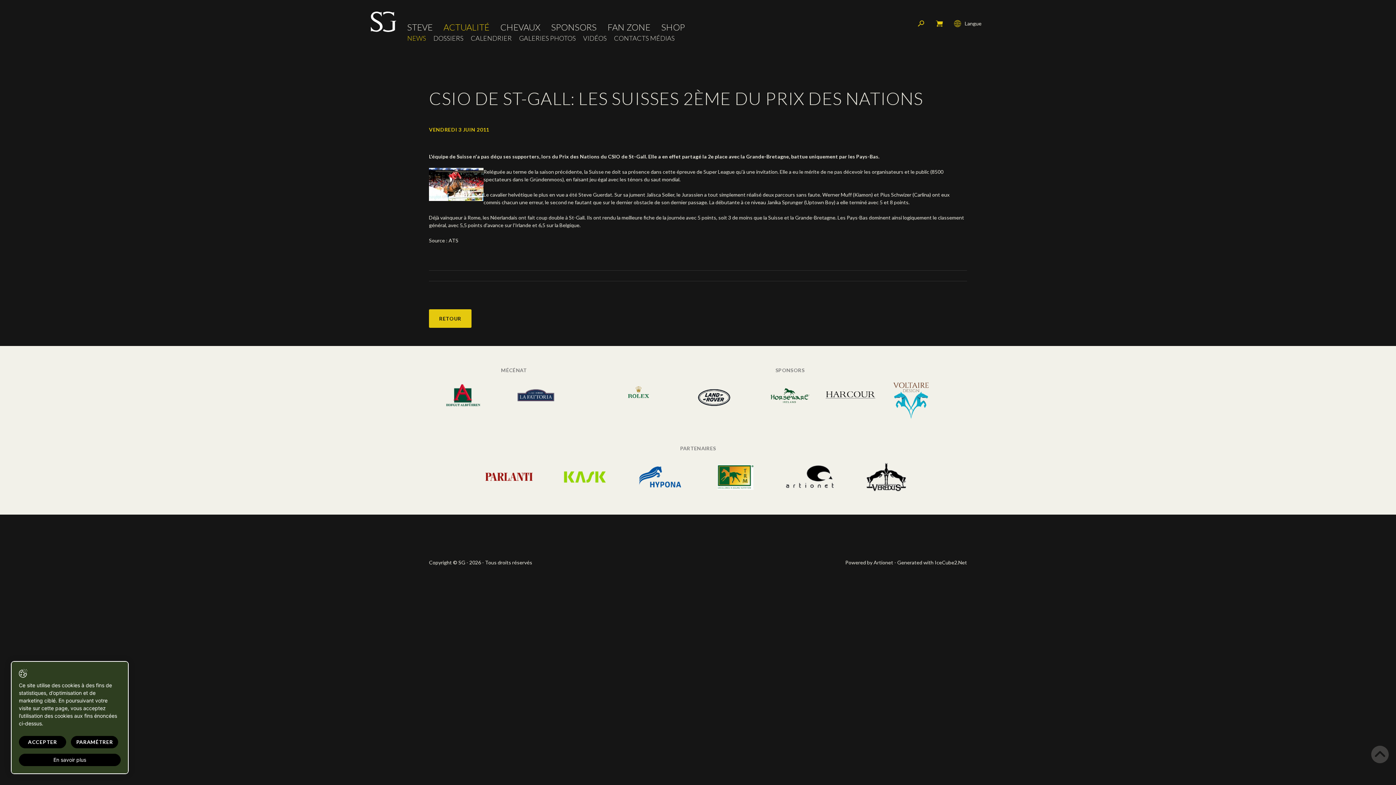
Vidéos (595, 38)
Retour (450, 318)
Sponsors (574, 27)
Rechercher (921, 23)
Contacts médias (644, 38)
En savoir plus (69, 760)
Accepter (42, 742)
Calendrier (491, 38)
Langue (973, 23)
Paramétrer (94, 742)
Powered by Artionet (869, 562)
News (416, 38)
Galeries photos (547, 38)
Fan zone (628, 27)
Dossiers (448, 38)
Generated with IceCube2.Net (932, 562)
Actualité (466, 27)
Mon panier (939, 23)
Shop (673, 27)
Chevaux (520, 27)
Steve (420, 27)
